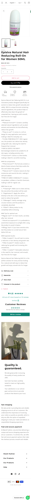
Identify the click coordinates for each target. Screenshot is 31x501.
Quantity (3, 68)
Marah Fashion (17, 484)
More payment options (15, 87)
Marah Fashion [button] (9, 454)
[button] (2, 3)
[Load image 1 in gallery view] (6, 43)
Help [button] (5, 467)
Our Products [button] (8, 458)
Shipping (3, 65)
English (12, 3)
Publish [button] (5, 289)
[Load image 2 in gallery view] (15, 43)
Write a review (15, 314)
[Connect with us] (28, 498)
